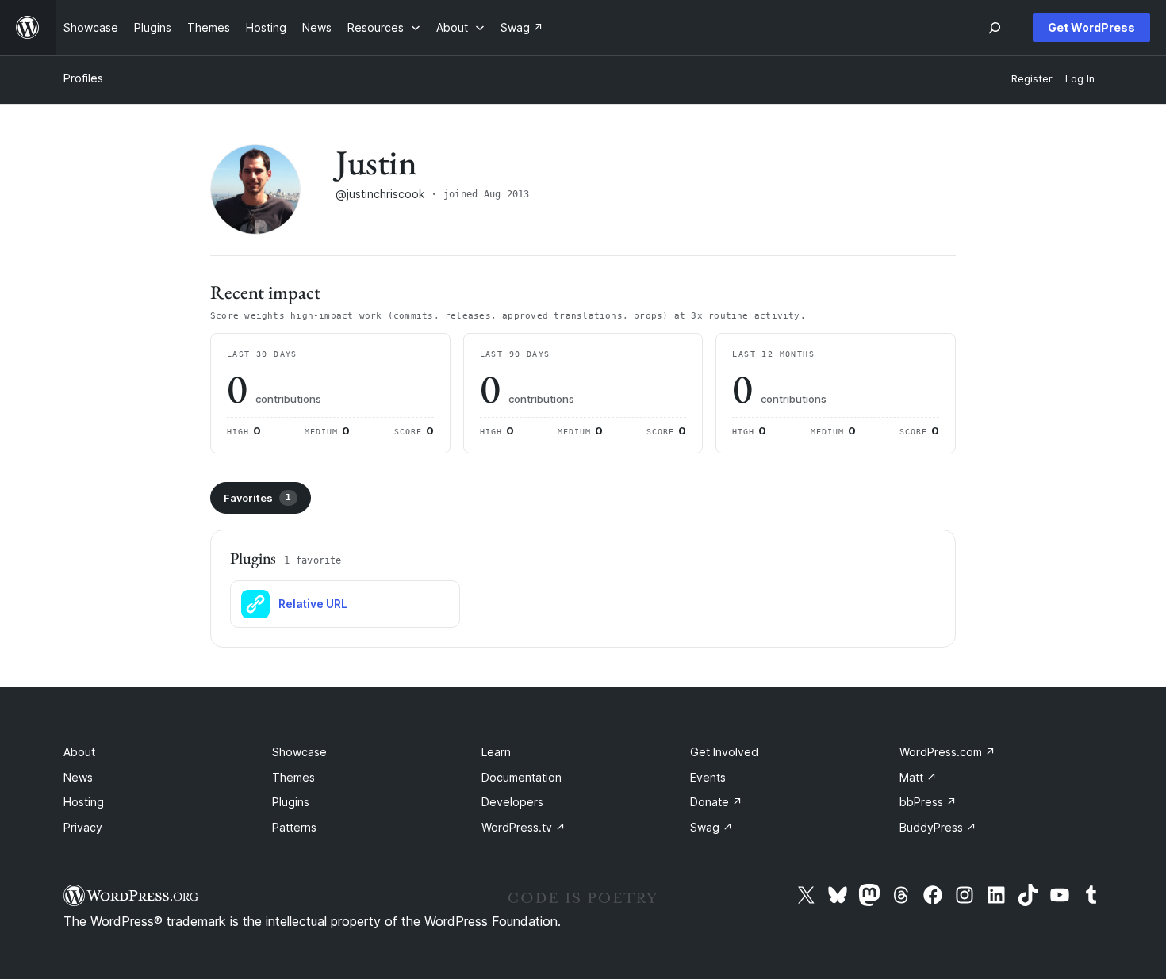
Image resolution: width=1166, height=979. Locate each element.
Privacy (82, 827)
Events (708, 777)
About (79, 752)
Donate (716, 802)
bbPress (928, 802)
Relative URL (312, 603)
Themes (293, 777)
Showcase (299, 752)
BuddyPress (937, 827)
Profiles (83, 78)
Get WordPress (1091, 27)
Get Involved (724, 752)
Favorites (257, 497)
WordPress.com (947, 752)
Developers (512, 802)
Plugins (290, 802)
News (78, 777)
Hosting (83, 802)
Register (1032, 79)
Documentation (521, 777)
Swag (711, 827)
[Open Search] (994, 27)
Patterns (294, 827)
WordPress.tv (523, 827)
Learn (496, 752)
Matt (918, 777)
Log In (1080, 79)
